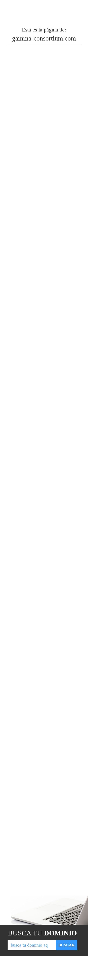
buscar (66, 945)
